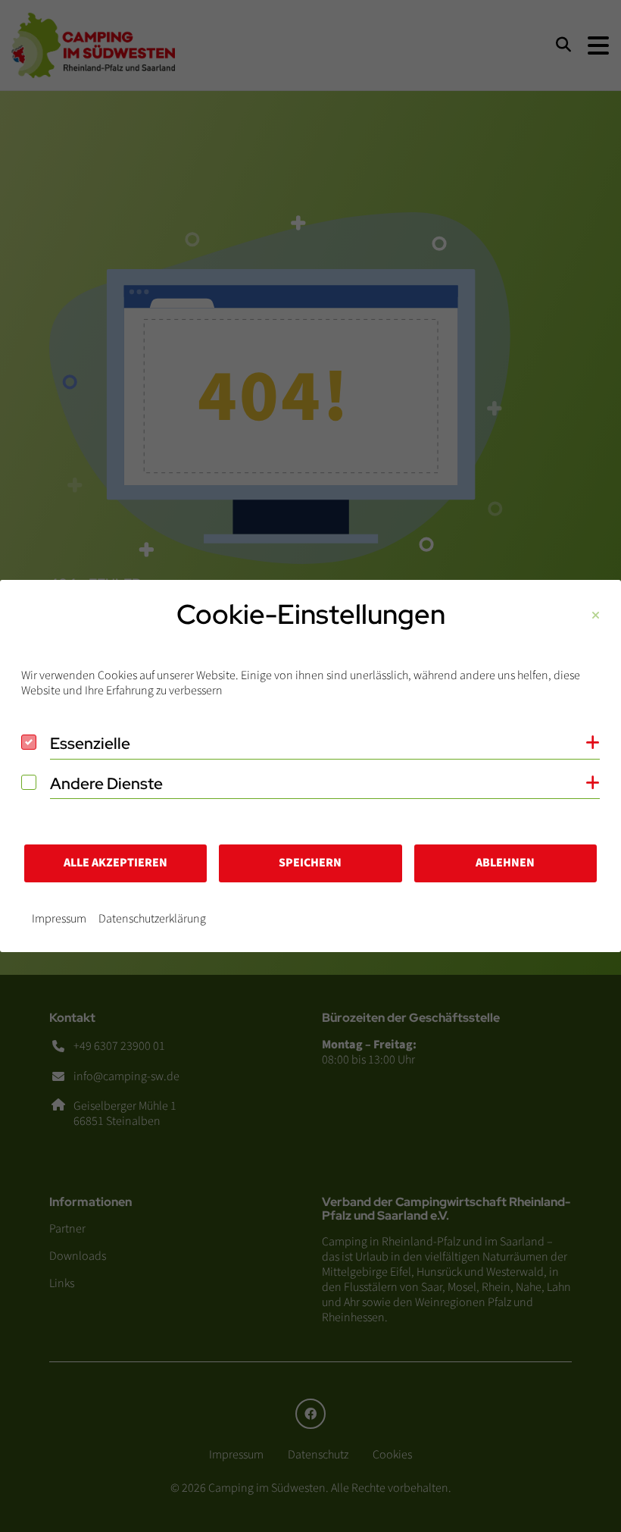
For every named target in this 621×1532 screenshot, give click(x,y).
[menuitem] (59, 918)
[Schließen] (595, 616)
